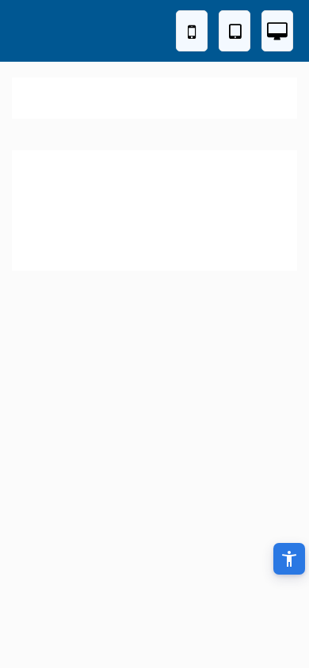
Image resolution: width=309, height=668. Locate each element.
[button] (289, 559)
